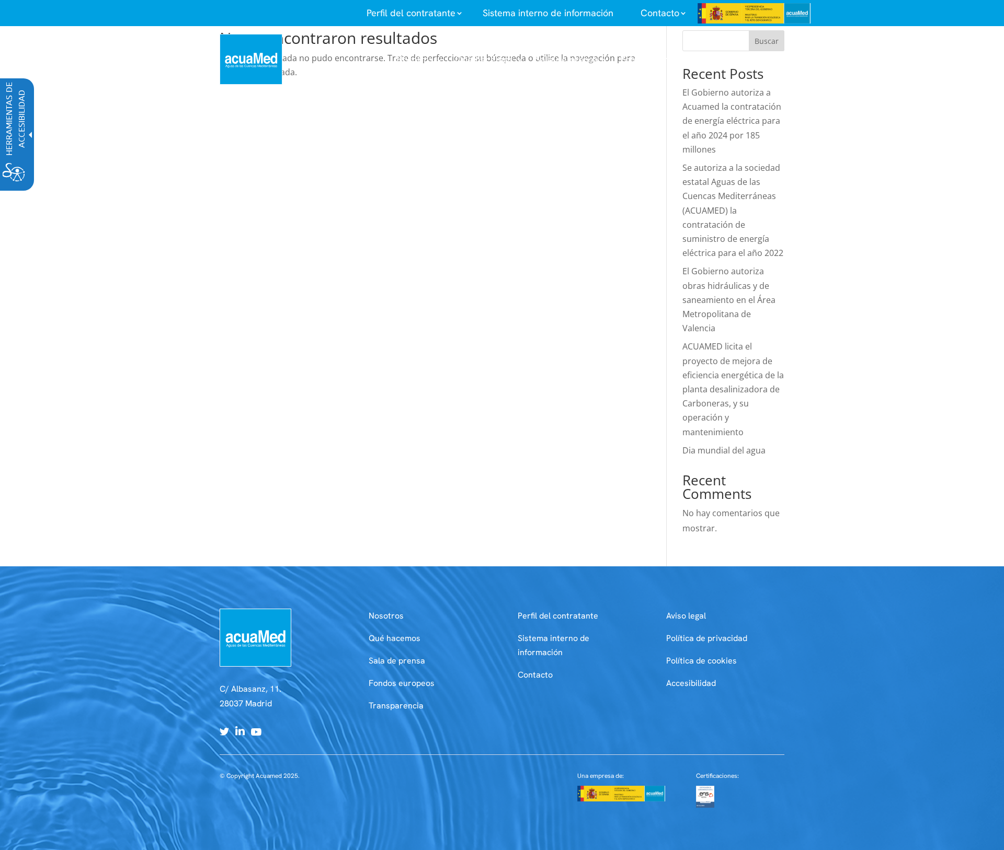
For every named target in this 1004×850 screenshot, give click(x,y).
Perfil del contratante (558, 615)
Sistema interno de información (548, 13)
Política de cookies (701, 660)
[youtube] (256, 732)
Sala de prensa (397, 660)
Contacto (535, 674)
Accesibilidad (691, 683)
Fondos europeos (402, 683)
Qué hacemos (394, 638)
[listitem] (411, 13)
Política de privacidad (706, 638)
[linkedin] (240, 732)
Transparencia (396, 705)
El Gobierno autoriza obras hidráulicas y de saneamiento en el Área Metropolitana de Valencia (728, 299)
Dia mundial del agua (724, 450)
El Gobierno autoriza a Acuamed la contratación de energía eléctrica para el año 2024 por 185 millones (731, 121)
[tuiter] (224, 732)
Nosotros (386, 615)
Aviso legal (686, 615)
